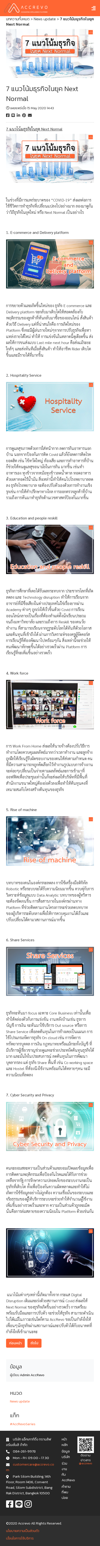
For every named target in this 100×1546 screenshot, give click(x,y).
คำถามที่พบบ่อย (66, 1492)
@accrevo (85, 1463)
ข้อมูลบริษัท (66, 1454)
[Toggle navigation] (90, 8)
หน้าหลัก (65, 1442)
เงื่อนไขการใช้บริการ (20, 1538)
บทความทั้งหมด (18, 19)
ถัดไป (34, 1343)
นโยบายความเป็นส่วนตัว (22, 1530)
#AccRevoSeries (22, 1424)
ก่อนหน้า (15, 1343)
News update (45, 19)
